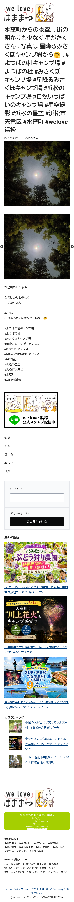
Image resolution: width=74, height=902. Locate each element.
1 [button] (29, 277)
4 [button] (45, 277)
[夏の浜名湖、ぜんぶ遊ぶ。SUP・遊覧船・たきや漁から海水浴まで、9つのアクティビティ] (35, 678)
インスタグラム (30, 137)
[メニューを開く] (67, 12)
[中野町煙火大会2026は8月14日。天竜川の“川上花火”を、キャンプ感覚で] (35, 620)
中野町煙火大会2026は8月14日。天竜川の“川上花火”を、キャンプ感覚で (46, 744)
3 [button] (39, 277)
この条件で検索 (37, 522)
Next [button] (72, 247)
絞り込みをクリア (20, 513)
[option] (37, 246)
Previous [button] (2, 247)
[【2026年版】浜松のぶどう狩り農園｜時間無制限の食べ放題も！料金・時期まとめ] (35, 563)
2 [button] (34, 277)
